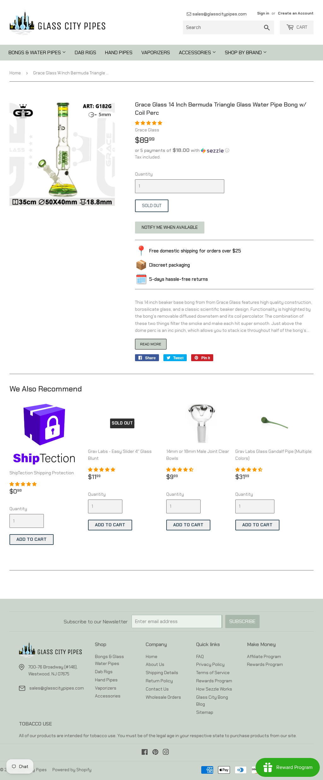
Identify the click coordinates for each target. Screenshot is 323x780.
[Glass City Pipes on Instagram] (166, 753)
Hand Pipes (118, 52)
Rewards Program (214, 681)
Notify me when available (170, 227)
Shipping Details (162, 672)
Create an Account (296, 13)
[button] (149, 123)
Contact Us (157, 689)
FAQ (200, 656)
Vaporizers (155, 52)
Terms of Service (213, 672)
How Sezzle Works (214, 689)
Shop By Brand (244, 52)
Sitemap (204, 712)
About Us (155, 664)
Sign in (263, 13)
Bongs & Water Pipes (35, 52)
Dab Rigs (85, 52)
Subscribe (242, 621)
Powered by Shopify (71, 769)
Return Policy (159, 681)
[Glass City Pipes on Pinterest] (155, 753)
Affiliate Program (264, 656)
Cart (301, 27)
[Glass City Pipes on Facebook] (144, 753)
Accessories (195, 52)
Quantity (144, 174)
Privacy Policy (210, 664)
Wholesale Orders (163, 697)
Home (15, 73)
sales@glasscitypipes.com (219, 14)
